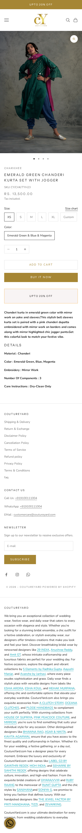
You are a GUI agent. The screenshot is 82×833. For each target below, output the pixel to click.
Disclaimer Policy (15, 436)
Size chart (71, 208)
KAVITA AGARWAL (17, 737)
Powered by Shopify (59, 586)
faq (6, 477)
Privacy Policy (13, 464)
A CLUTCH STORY (51, 703)
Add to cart (41, 265)
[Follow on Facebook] (6, 574)
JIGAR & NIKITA (55, 732)
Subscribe (20, 559)
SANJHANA (25, 790)
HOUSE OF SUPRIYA (18, 717)
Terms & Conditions (17, 470)
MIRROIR (10, 722)
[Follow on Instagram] (17, 574)
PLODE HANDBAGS (40, 708)
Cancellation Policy (16, 443)
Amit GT (15, 655)
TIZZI (34, 804)
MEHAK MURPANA (62, 688)
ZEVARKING (53, 804)
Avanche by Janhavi (33, 674)
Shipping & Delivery (17, 422)
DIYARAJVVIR (50, 780)
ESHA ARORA (13, 688)
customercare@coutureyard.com (35, 515)
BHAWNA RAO (33, 732)
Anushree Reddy (61, 650)
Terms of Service (15, 450)
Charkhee (13, 168)
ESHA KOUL (33, 688)
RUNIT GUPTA (51, 785)
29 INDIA (43, 650)
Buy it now (41, 277)
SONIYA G (45, 790)
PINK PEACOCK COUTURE (52, 717)
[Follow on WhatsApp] (28, 574)
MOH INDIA (38, 766)
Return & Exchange (16, 429)
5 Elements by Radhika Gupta (42, 669)
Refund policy (13, 457)
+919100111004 (26, 498)
